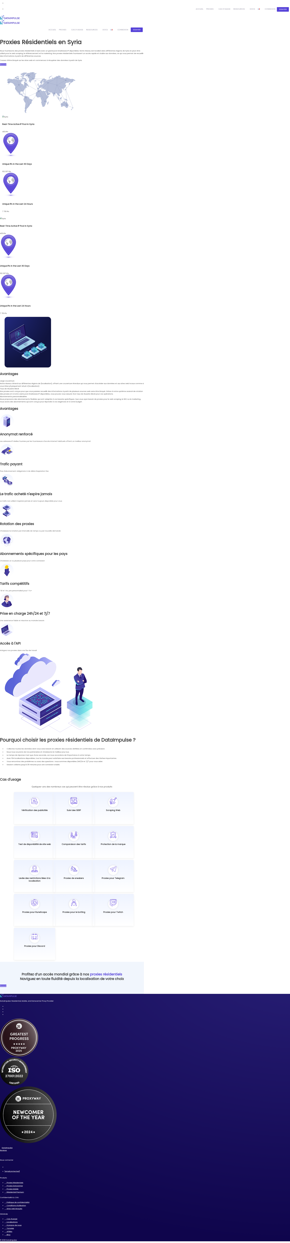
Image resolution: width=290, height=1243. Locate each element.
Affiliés (9, 1231)
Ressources (239, 9)
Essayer (3, 64)
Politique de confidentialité (18, 1202)
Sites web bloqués (14, 1208)
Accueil (199, 9)
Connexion (270, 9)
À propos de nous (14, 1225)
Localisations (12, 1222)
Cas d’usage (224, 9)
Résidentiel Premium (15, 1192)
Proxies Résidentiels (15, 1182)
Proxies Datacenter (15, 1186)
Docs (252, 9)
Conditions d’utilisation (16, 1205)
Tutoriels (10, 1228)
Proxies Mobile (12, 1189)
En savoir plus (113, 889)
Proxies (210, 9)
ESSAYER (283, 9)
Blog (8, 1234)
